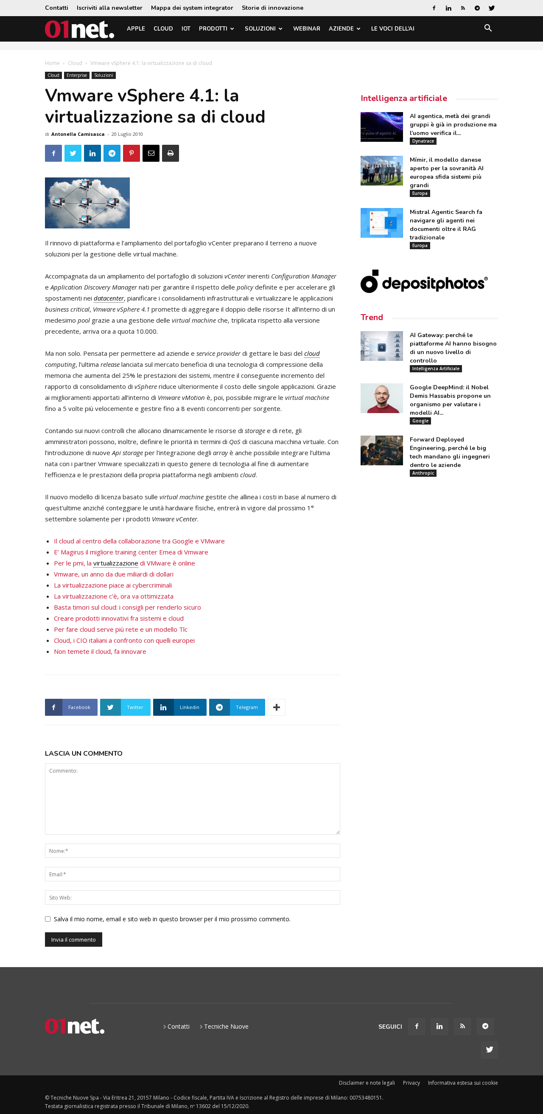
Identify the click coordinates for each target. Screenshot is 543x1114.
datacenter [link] (109, 298)
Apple (136, 29)
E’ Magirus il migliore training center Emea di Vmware (131, 552)
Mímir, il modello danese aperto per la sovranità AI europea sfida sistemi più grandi (447, 172)
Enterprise (77, 75)
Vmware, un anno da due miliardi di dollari (114, 574)
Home (52, 63)
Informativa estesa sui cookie (463, 1082)
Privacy (411, 1082)
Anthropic (423, 473)
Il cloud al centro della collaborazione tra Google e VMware (139, 541)
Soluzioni (260, 29)
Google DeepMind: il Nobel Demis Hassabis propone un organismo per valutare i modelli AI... (450, 400)
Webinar (306, 29)
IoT (186, 29)
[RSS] (462, 8)
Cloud (163, 29)
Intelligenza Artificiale (435, 368)
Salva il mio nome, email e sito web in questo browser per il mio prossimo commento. (172, 919)
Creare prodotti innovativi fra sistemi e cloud (119, 618)
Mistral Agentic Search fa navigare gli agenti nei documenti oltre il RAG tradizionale (446, 225)
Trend (372, 317)
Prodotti (213, 29)
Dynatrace (423, 141)
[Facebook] (434, 8)
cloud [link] (312, 353)
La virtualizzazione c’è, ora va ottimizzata (114, 596)
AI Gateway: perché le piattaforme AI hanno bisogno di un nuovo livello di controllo (453, 348)
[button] (488, 29)
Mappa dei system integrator (192, 8)
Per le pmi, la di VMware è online (124, 563)
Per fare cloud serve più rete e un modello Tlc (121, 629)
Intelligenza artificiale (404, 98)
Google (420, 421)
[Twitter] (491, 8)
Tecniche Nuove (226, 1026)
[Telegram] (477, 8)
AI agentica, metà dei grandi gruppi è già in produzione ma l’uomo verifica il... (453, 124)
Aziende (341, 29)
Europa (420, 193)
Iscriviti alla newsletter (110, 8)
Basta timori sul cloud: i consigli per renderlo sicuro (127, 607)
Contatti (56, 8)
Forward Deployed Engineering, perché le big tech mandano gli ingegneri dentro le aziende (450, 452)
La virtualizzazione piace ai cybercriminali (113, 585)
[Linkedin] (448, 8)
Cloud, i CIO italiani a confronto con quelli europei (124, 640)
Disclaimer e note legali (367, 1082)
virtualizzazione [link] (115, 563)
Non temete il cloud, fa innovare (100, 651)
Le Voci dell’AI (392, 29)
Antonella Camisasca (78, 134)
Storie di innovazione (272, 8)
